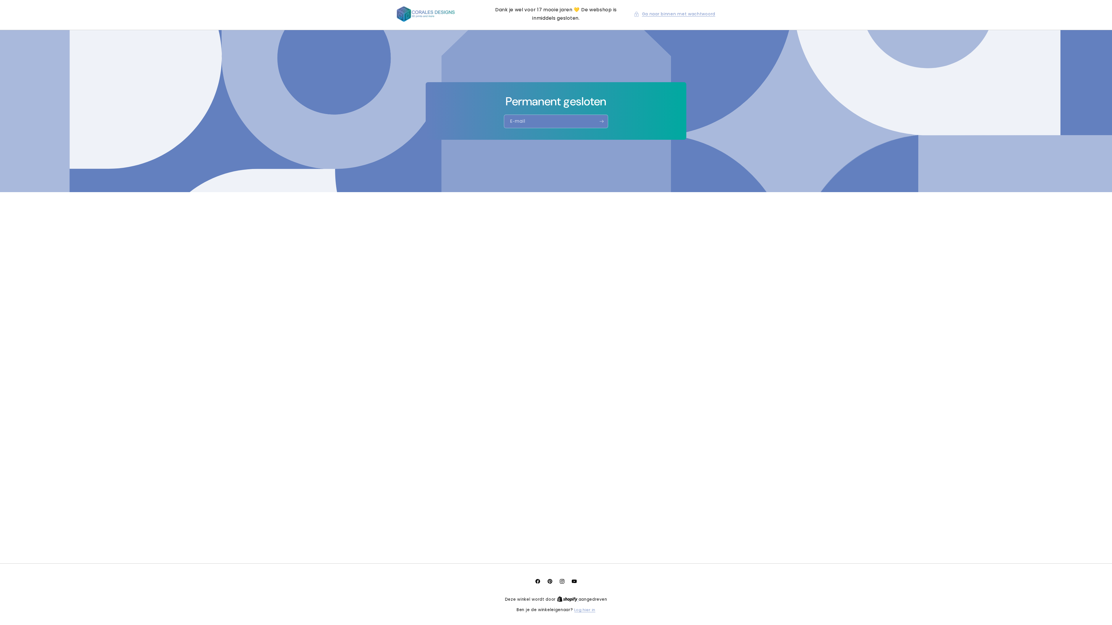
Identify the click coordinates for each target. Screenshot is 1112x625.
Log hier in (584, 610)
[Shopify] (568, 599)
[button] (674, 14)
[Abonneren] (601, 121)
